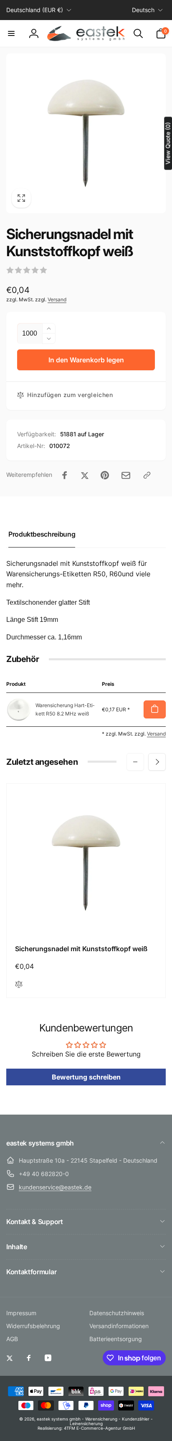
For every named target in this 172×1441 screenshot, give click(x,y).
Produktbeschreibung (41, 534)
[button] (11, 33)
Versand (57, 299)
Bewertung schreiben (86, 1077)
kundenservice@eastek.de (55, 1187)
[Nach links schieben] (135, 762)
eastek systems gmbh (59, 1418)
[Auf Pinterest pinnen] (105, 475)
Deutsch (143, 9)
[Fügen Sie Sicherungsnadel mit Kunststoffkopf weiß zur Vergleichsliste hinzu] (19, 984)
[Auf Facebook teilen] (65, 475)
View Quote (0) (167, 143)
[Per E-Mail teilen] (126, 475)
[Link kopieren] (147, 475)
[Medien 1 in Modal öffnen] (86, 133)
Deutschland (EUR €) (34, 9)
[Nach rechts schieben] (157, 762)
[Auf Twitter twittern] (85, 475)
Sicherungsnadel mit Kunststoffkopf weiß (81, 949)
